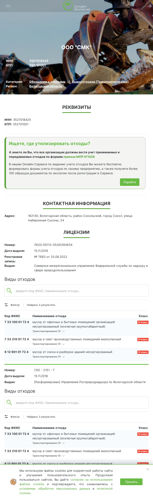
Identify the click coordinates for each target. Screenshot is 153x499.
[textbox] (76, 292)
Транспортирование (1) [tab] (46, 331)
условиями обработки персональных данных (56, 488)
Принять (131, 482)
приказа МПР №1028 (79, 157)
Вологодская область (45, 86)
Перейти (129, 182)
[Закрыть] (148, 469)
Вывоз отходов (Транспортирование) (100, 82)
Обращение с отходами (47, 82)
